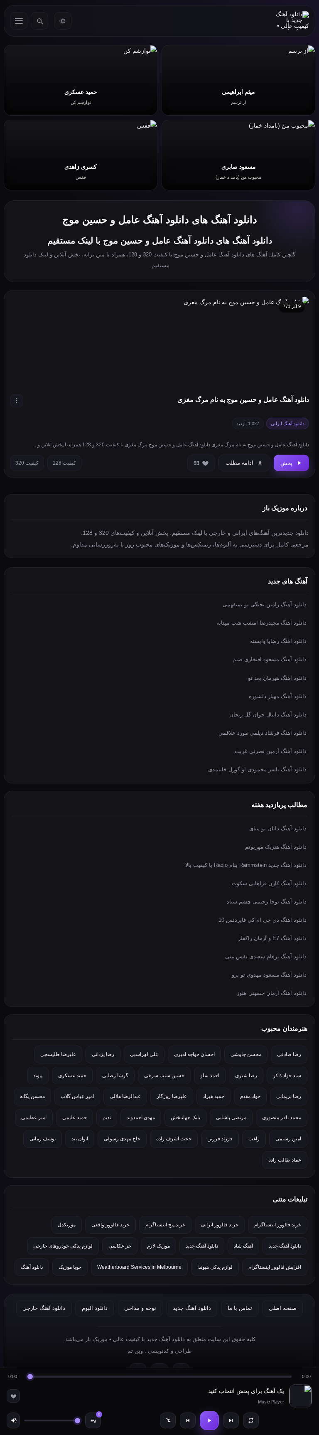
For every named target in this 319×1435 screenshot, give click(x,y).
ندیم (107, 1117)
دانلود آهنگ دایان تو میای (278, 828)
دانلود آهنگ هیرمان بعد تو (277, 678)
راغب (254, 1139)
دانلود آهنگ (32, 1267)
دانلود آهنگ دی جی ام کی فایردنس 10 (262, 920)
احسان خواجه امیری (194, 1054)
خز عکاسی (119, 1246)
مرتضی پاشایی (231, 1117)
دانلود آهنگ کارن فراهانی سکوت (269, 883)
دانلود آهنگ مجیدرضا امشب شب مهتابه (261, 623)
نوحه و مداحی (140, 1308)
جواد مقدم (250, 1096)
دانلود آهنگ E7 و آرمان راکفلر (272, 938)
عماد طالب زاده (284, 1160)
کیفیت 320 (27, 463)
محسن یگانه (32, 1096)
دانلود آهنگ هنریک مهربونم (276, 847)
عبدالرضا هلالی (125, 1096)
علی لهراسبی (144, 1054)
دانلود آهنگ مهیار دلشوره (278, 696)
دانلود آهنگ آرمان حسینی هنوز (272, 993)
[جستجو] (39, 21)
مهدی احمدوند (141, 1117)
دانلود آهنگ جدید (285, 1246)
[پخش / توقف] (209, 1420)
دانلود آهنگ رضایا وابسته (278, 641)
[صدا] (13, 1420)
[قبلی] (188, 1420)
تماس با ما (240, 1308)
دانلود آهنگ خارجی (43, 1308)
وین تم (135, 1351)
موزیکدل (67, 1225)
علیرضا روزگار (172, 1096)
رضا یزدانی (103, 1054)
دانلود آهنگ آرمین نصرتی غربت (271, 751)
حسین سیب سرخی (164, 1075)
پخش (286, 463)
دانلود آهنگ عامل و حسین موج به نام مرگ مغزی (243, 399)
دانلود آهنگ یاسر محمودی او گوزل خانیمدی (257, 769)
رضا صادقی (289, 1054)
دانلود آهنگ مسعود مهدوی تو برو (269, 975)
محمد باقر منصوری (281, 1117)
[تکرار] (251, 1420)
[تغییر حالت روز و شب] (62, 21)
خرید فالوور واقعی (110, 1225)
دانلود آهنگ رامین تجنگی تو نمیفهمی (265, 604)
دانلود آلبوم (95, 1308)
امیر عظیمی (34, 1117)
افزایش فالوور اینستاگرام (274, 1267)
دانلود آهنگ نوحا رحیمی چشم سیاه (266, 901)
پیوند (37, 1075)
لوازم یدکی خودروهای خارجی (63, 1246)
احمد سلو (209, 1075)
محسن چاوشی (246, 1054)
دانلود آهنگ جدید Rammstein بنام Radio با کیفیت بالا (246, 865)
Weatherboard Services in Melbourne (139, 1267)
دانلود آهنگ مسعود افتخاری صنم (270, 659)
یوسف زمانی (42, 1139)
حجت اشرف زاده (173, 1139)
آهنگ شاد (243, 1246)
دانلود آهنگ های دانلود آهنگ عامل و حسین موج (159, 219)
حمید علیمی (74, 1117)
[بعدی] (231, 1420)
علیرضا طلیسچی (58, 1054)
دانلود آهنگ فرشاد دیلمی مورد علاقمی (262, 733)
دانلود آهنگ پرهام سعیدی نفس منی (266, 956)
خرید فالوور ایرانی (219, 1225)
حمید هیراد (213, 1096)
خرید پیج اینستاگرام (165, 1225)
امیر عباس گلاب (77, 1096)
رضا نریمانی (288, 1096)
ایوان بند (79, 1139)
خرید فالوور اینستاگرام (277, 1225)
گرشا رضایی (115, 1075)
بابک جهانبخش (185, 1117)
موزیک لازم (158, 1246)
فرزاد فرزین (220, 1139)
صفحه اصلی (283, 1308)
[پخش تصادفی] (168, 1420)
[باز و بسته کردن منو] (18, 21)
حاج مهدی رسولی (122, 1139)
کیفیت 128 (64, 463)
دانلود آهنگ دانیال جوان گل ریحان (268, 714)
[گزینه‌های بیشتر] (16, 400)
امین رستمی (288, 1139)
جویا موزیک (70, 1267)
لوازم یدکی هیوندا (215, 1267)
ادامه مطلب (239, 463)
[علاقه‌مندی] (13, 1396)
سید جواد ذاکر (287, 1075)
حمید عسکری (72, 1075)
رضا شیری (246, 1075)
